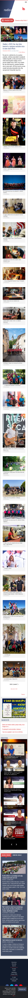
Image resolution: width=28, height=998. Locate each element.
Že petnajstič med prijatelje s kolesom (11, 730)
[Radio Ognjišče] (14, 9)
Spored (14, 966)
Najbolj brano (6, 856)
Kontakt (14, 969)
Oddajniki (14, 981)
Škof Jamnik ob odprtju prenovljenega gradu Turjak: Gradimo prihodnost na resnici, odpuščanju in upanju (12, 910)
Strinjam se (22, 989)
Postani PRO (14, 975)
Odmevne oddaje (17, 856)
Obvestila (14, 964)
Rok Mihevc (22, 52)
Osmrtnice (14, 963)
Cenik (14, 971)
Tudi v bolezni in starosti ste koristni (12, 941)
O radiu (14, 978)
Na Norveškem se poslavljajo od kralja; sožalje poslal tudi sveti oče (12, 877)
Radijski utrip (6, 50)
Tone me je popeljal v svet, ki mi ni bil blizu (12, 733)
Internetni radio (14, 979)
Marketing (14, 973)
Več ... (14, 995)
